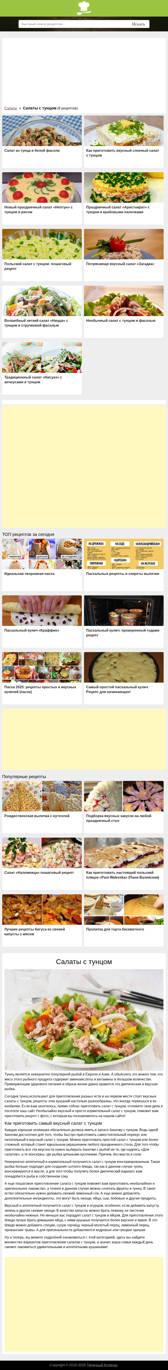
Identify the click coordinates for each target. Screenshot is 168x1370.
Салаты (10, 108)
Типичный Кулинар (102, 1365)
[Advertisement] (84, 72)
